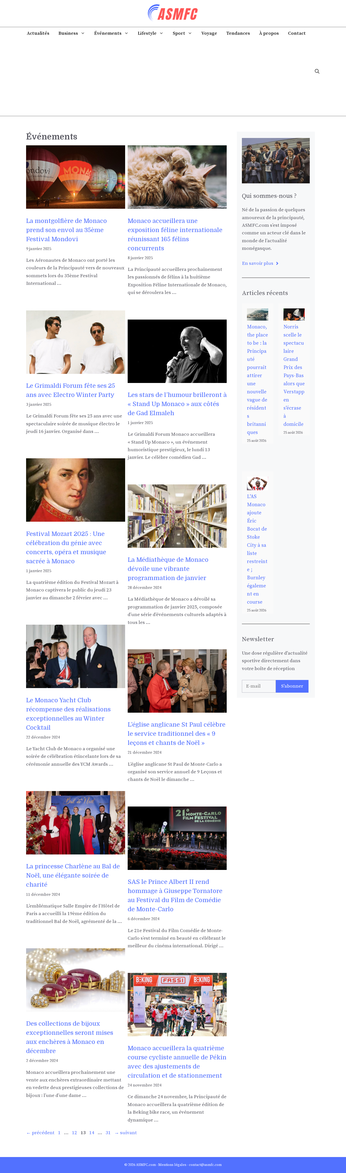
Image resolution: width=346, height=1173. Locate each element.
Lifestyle (147, 33)
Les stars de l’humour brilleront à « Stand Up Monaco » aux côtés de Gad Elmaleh (177, 404)
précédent (40, 1133)
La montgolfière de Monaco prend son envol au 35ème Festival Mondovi (66, 230)
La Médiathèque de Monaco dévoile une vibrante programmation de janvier (168, 569)
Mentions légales (172, 1165)
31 (108, 1133)
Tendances (238, 33)
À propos (269, 33)
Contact (297, 33)
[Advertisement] (166, 77)
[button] (317, 71)
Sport (179, 33)
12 (75, 1133)
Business (68, 33)
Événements (108, 33)
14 (92, 1133)
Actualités (38, 33)
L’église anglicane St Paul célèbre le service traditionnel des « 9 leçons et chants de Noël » (176, 733)
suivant (125, 1133)
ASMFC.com (146, 1165)
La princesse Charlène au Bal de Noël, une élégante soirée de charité (73, 875)
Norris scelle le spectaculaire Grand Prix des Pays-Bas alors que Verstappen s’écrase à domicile (294, 376)
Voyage (209, 33)
